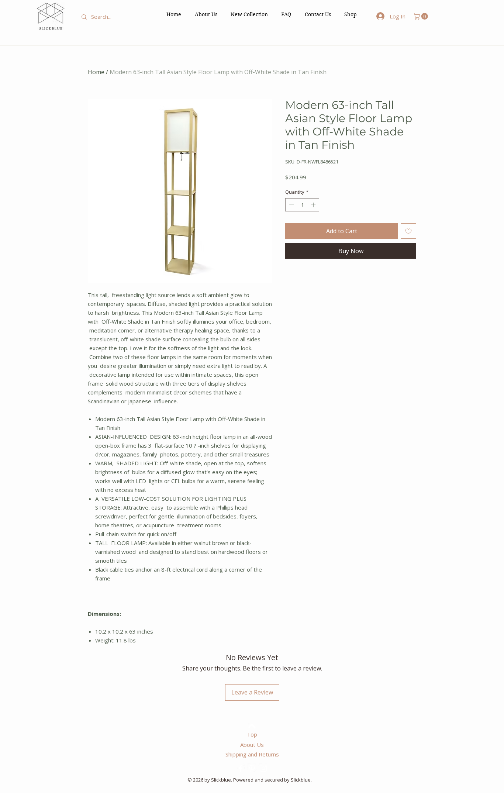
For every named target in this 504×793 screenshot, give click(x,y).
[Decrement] (290, 205)
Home (96, 72)
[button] (350, 14)
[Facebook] (240, 768)
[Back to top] (252, 726)
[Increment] (314, 205)
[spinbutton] (302, 205)
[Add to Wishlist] (408, 231)
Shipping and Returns (252, 754)
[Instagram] (263, 768)
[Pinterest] (252, 768)
